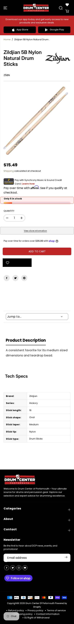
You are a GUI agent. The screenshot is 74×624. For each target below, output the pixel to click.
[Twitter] (15, 278)
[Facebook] (7, 278)
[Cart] (67, 11)
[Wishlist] (67, 4)
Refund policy (16, 610)
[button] (6, 8)
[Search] (60, 8)
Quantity (9, 210)
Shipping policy (24, 614)
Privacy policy (35, 610)
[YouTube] (25, 568)
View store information (35, 230)
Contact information (47, 614)
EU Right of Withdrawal (37, 617)
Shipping (9, 170)
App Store (22, 29)
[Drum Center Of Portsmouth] (36, 7)
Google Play (57, 29)
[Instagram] (19, 568)
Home (7, 39)
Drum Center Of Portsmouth (40, 603)
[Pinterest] (24, 278)
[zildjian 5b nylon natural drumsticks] (37, 122)
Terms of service (56, 610)
